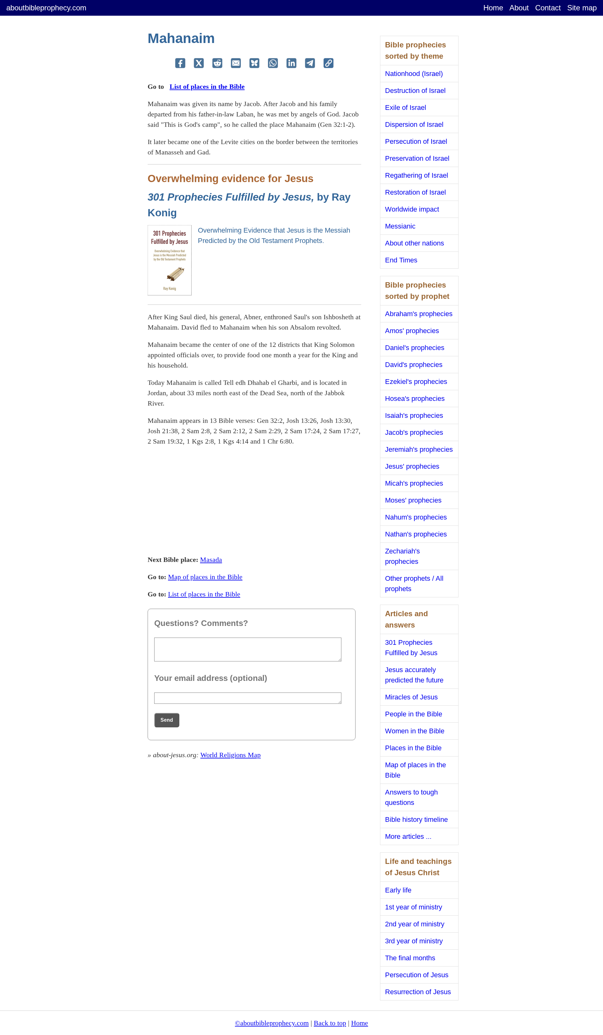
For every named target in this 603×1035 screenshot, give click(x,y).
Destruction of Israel (415, 90)
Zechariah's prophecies (402, 556)
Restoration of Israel (415, 192)
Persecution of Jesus (416, 975)
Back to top (330, 1023)
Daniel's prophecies (414, 348)
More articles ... (408, 836)
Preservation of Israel (417, 158)
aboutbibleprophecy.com (46, 7)
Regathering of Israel (416, 175)
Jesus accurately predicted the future (414, 675)
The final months (410, 958)
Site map (582, 7)
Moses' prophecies (413, 500)
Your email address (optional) (210, 678)
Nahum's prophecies (416, 517)
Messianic (400, 226)
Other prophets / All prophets (414, 583)
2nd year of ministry (414, 924)
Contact (548, 7)
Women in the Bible (414, 731)
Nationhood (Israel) (414, 74)
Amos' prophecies (412, 331)
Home (493, 7)
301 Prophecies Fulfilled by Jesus (411, 648)
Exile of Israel (405, 107)
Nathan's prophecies (416, 534)
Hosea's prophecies (415, 398)
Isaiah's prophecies (414, 415)
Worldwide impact (412, 209)
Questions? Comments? (201, 623)
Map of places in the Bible (205, 577)
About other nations (414, 243)
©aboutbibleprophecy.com (272, 1023)
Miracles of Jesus (411, 697)
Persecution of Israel (416, 141)
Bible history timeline (416, 819)
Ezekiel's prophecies (416, 381)
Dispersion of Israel (414, 124)
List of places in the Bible (207, 86)
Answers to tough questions (411, 797)
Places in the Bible (413, 748)
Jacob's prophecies (414, 432)
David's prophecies (414, 365)
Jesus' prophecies (412, 466)
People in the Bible (413, 714)
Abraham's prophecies (419, 314)
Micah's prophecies (414, 483)
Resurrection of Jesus (418, 992)
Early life (398, 890)
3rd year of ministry (414, 941)
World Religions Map (230, 755)
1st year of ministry (413, 907)
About (519, 7)
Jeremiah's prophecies (419, 449)
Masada (211, 559)
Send (166, 720)
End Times (401, 260)
